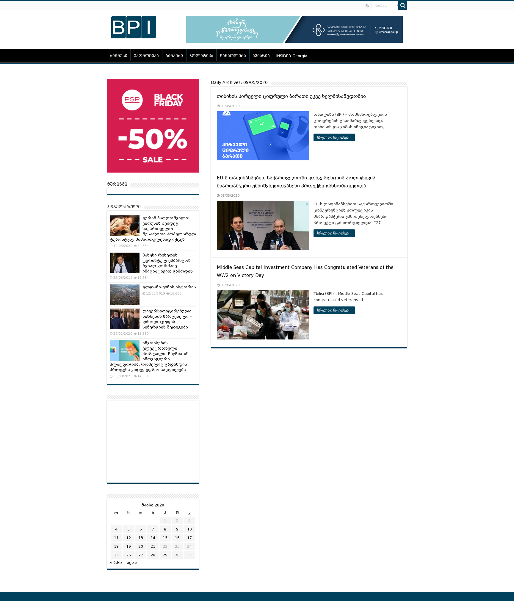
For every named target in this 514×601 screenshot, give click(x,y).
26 (128, 555)
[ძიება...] (402, 5)
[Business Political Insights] (133, 26)
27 (140, 555)
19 (128, 546)
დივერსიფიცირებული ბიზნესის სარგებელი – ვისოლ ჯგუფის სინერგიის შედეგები (167, 319)
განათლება (233, 55)
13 (140, 537)
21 (153, 546)
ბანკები (174, 55)
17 (189, 537)
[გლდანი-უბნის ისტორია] (125, 294)
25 (116, 555)
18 (116, 546)
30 (177, 555)
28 (153, 555)
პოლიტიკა (201, 55)
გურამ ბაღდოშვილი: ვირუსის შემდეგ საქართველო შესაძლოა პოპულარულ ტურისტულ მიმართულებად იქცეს (153, 228)
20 (140, 546)
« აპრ (116, 562)
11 (116, 537)
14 (153, 537)
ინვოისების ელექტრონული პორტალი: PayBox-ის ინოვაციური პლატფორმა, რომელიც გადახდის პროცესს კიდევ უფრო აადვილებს (149, 356)
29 (165, 555)
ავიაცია (261, 55)
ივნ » (132, 562)
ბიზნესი (118, 55)
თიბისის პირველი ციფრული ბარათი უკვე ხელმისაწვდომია (291, 96)
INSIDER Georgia (291, 55)
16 (177, 537)
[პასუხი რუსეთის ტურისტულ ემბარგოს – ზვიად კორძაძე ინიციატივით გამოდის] (125, 263)
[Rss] (367, 5)
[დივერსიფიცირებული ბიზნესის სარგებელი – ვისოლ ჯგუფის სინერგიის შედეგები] (125, 319)
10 (189, 529)
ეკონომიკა (146, 55)
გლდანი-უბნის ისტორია (169, 286)
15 (165, 537)
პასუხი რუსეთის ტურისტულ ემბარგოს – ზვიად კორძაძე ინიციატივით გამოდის (168, 263)
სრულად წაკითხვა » (334, 137)
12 (128, 537)
